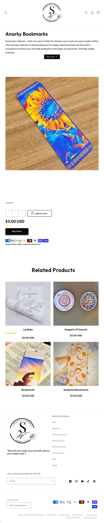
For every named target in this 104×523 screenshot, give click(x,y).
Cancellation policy (90, 518)
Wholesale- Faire (59, 434)
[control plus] (22, 213)
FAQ (54, 422)
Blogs (54, 465)
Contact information (73, 518)
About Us (56, 428)
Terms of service (77, 515)
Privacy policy (64, 515)
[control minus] (8, 213)
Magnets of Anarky (76, 329)
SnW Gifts (26, 515)
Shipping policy (91, 515)
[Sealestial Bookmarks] (76, 364)
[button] (6, 13)
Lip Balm (28, 329)
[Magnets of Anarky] (76, 304)
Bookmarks (28, 389)
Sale (54, 459)
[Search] (86, 13)
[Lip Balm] (28, 304)
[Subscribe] (52, 481)
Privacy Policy (58, 453)
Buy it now (17, 231)
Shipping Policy (59, 446)
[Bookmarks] (28, 364)
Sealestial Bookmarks (76, 389)
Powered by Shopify (37, 515)
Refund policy (58, 440)
